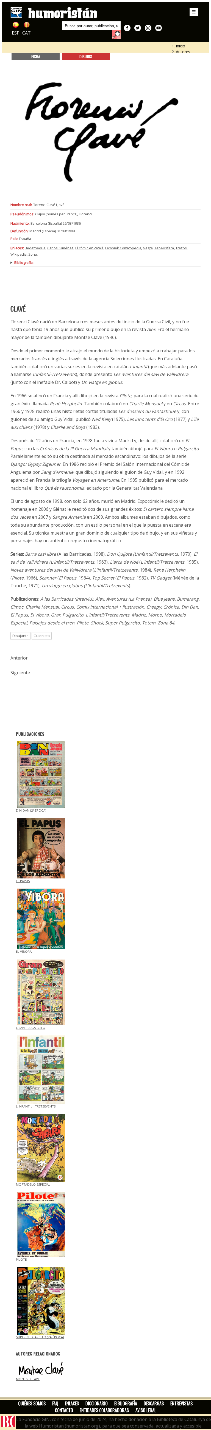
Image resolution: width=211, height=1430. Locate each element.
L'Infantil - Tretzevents (36, 1106)
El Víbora (24, 951)
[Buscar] (116, 34)
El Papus (23, 881)
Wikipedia (18, 254)
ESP (16, 33)
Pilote (21, 1259)
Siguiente (20, 673)
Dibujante (20, 635)
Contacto (64, 1410)
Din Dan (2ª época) (31, 810)
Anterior (19, 658)
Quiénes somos (32, 1403)
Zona (32, 254)
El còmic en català (89, 248)
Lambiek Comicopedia (123, 248)
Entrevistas (181, 1403)
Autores (183, 51)
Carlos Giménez (60, 248)
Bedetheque (35, 248)
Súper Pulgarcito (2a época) (40, 1337)
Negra (148, 248)
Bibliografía (125, 1403)
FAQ (55, 1403)
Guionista (42, 635)
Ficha (35, 56)
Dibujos (85, 56)
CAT (26, 33)
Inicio (180, 45)
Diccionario (96, 1403)
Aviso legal (145, 1410)
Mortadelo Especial (33, 1184)
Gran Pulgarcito (30, 1028)
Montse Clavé (28, 1379)
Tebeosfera (164, 248)
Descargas (154, 1403)
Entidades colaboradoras (104, 1410)
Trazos (181, 248)
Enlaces (72, 1403)
